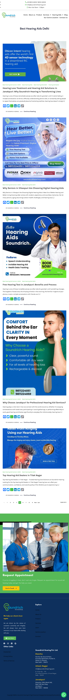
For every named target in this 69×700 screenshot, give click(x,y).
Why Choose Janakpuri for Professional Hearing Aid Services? (34, 402)
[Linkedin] (11, 643)
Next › (35, 503)
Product (39, 15)
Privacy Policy (8, 656)
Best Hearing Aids (27, 85)
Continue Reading (30, 111)
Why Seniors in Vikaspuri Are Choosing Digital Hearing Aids (33, 188)
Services (46, 15)
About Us (38, 614)
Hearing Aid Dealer (54, 85)
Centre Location (40, 632)
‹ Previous (4, 503)
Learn (37, 627)
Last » (39, 503)
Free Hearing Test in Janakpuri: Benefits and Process (30, 284)
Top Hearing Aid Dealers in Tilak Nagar (22, 475)
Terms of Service (9, 661)
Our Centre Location (51, 17)
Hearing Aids (56, 15)
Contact (38, 636)
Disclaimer (7, 652)
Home (25, 15)
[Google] (15, 643)
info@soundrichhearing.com (44, 669)
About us (32, 15)
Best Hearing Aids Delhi (40, 85)
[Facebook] (4, 643)
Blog (66, 15)
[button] (63, 694)
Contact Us (63, 17)
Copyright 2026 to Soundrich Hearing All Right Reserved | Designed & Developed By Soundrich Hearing (36, 695)
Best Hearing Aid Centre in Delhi (12, 85)
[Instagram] (8, 643)
